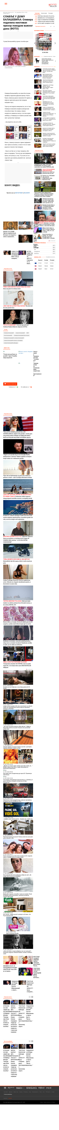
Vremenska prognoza (40, 242)
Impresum (6, 1098)
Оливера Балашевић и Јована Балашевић (14, 338)
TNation (53, 1102)
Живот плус (15, 1091)
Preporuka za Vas (8, 268)
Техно (40, 1091)
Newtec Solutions (47, 1102)
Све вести (37, 66)
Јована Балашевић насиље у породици (13, 340)
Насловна (6, 1091)
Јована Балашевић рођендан (11, 343)
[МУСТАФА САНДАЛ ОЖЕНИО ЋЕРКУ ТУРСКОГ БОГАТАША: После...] (26, 961)
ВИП (28, 332)
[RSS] (55, 67)
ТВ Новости (48, 1091)
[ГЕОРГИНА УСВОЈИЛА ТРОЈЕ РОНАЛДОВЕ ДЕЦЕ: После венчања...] (26, 973)
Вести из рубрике (8, 1041)
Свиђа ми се (13, 387)
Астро (54, 56)
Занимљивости (35, 1091)
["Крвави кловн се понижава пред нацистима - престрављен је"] (26, 369)
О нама (52, 1091)
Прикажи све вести (40, 26)
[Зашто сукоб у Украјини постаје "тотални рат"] (26, 356)
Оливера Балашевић (9, 332)
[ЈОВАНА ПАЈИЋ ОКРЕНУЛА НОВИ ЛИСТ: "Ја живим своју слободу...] (26, 241)
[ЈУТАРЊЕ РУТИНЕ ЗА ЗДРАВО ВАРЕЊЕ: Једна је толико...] (26, 228)
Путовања (25, 1091)
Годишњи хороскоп (48, 56)
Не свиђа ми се (25, 387)
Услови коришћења (8, 1094)
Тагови (5, 329)
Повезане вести (8, 997)
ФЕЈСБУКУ (27, 193)
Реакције (50, 13)
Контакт (10, 1098)
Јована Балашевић (20, 332)
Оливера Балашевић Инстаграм (21, 335)
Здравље (10, 1091)
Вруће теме (6, 347)
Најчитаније (44, 13)
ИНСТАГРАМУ (19, 193)
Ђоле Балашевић (8, 335)
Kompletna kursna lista (50, 257)
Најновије (37, 13)
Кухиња (20, 1091)
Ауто (44, 1091)
